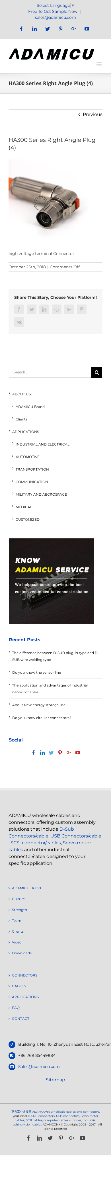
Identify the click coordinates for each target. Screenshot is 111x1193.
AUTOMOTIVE (28, 457)
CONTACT (20, 1018)
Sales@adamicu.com (39, 1066)
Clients (21, 419)
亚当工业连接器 (21, 1112)
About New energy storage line (38, 705)
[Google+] (69, 752)
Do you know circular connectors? (41, 718)
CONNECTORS (24, 975)
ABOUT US (21, 394)
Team (16, 920)
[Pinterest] (60, 752)
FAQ (16, 1008)
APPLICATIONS (25, 432)
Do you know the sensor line (36, 672)
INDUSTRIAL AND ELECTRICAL (42, 444)
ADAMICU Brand (30, 407)
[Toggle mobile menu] (99, 64)
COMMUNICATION (32, 482)
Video (17, 942)
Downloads (22, 953)
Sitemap (55, 1079)
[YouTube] (77, 752)
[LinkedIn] (42, 752)
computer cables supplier (62, 1120)
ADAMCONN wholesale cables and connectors (65, 1112)
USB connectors (67, 1116)
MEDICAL (24, 507)
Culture (18, 899)
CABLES (19, 986)
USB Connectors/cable (75, 836)
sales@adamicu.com (55, 17)
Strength (19, 910)
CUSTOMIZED (28, 519)
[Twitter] (51, 752)
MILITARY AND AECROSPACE (41, 494)
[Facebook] (33, 752)
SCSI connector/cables (36, 842)
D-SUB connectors (41, 1116)
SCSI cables (34, 1120)
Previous (92, 114)
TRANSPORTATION (32, 469)
